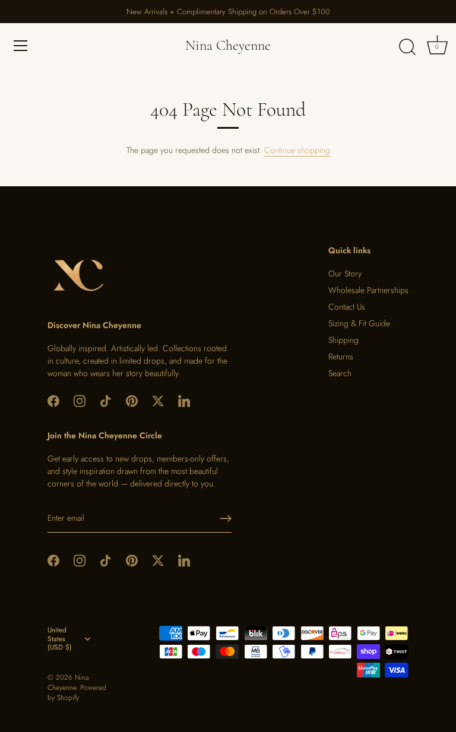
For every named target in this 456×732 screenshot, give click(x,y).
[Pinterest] (132, 400)
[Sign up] (226, 518)
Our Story (345, 273)
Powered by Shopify (77, 692)
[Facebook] (53, 400)
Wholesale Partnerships (368, 290)
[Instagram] (80, 400)
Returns (340, 356)
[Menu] (21, 46)
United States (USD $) (60, 639)
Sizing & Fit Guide (359, 323)
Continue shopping (297, 150)
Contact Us (346, 307)
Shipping (343, 340)
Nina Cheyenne (228, 45)
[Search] (407, 47)
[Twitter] (158, 400)
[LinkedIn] (184, 400)
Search (340, 373)
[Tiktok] (106, 400)
